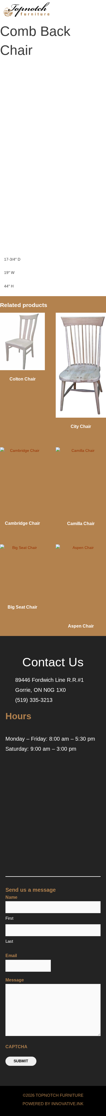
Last (9, 941)
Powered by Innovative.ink (53, 1103)
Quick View (22, 369)
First (9, 918)
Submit (21, 1061)
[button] (86, 11)
